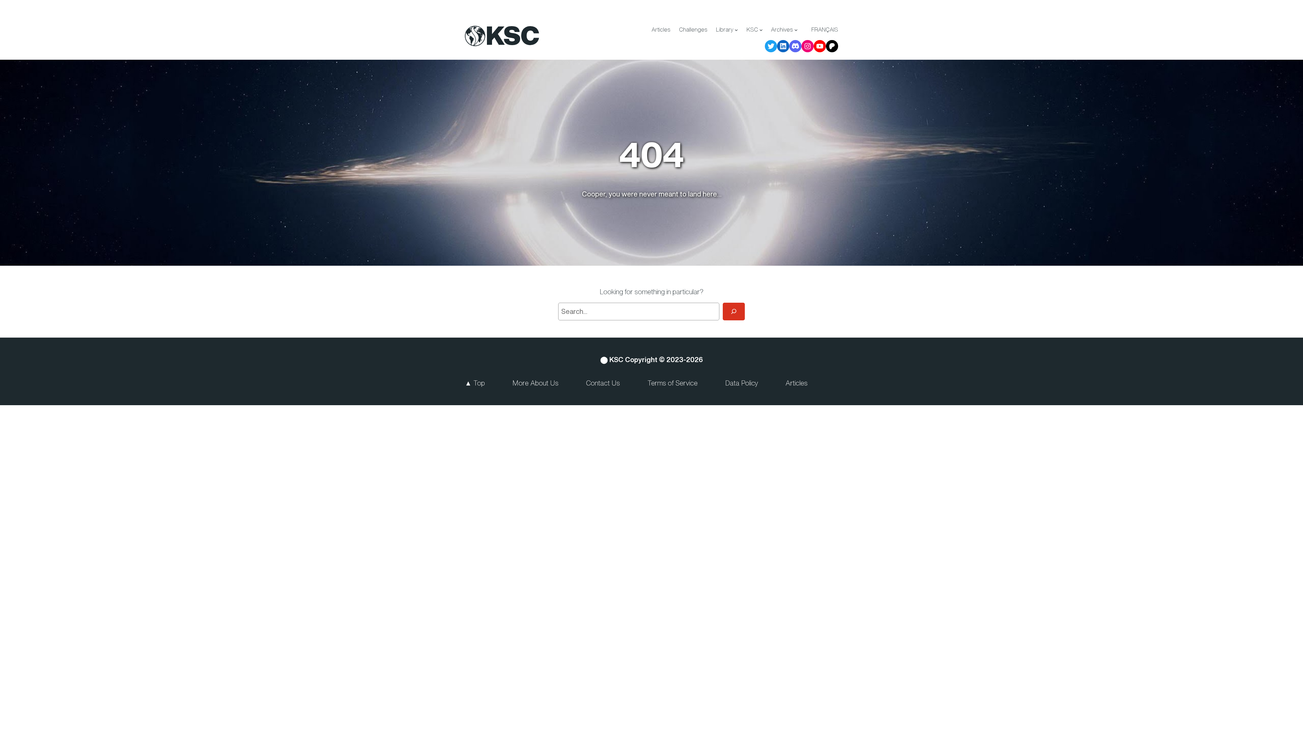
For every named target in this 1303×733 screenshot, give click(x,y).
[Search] (734, 311)
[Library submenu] (736, 30)
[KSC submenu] (761, 30)
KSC (513, 35)
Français (824, 29)
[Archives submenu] (796, 30)
